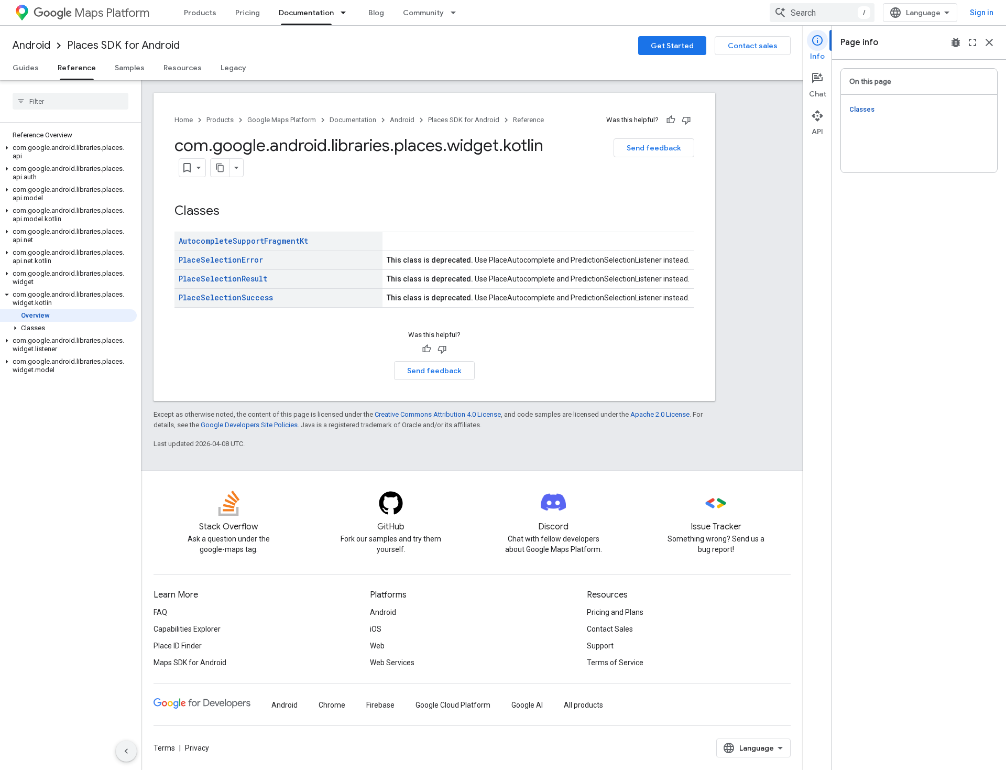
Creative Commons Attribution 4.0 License (438, 414)
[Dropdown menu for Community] (456, 12)
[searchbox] (70, 101)
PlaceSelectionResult (223, 279)
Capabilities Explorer (187, 629)
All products (583, 705)
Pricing (247, 12)
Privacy (197, 748)
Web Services (392, 662)
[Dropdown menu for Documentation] (346, 12)
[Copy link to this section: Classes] (230, 211)
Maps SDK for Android (190, 662)
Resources (182, 67)
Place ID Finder (178, 646)
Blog (376, 12)
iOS (375, 629)
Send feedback (654, 148)
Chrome (332, 705)
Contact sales (753, 45)
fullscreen (972, 42)
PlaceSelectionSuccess (226, 297)
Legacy (233, 67)
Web (377, 646)
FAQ (160, 612)
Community (423, 12)
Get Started (672, 45)
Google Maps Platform (281, 120)
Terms (164, 748)
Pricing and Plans (615, 612)
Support (600, 646)
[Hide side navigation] (126, 751)
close (989, 42)
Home (183, 120)
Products (200, 12)
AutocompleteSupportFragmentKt (243, 241)
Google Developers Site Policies (249, 425)
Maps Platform (111, 13)
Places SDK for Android (123, 45)
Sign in (981, 12)
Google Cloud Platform (452, 705)
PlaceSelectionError (221, 260)
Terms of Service (615, 662)
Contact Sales (610, 629)
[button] (68, 152)
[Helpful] (671, 120)
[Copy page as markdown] (220, 168)
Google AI (527, 705)
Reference (77, 67)
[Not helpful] (686, 120)
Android (31, 45)
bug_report (955, 42)
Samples (130, 67)
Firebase (380, 705)
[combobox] (822, 12)
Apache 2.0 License (660, 414)
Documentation (306, 12)
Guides (26, 67)
